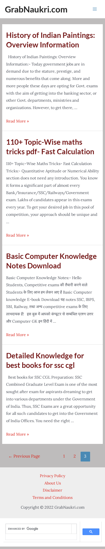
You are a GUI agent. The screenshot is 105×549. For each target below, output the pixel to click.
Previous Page (24, 456)
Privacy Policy (52, 475)
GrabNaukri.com (36, 9)
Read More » (17, 121)
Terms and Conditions (52, 497)
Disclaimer (52, 490)
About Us (52, 483)
